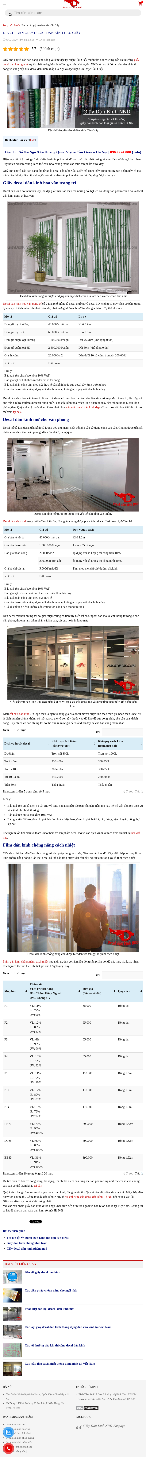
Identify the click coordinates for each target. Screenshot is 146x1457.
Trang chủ (7, 25)
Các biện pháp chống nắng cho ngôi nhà (51, 1290)
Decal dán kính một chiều (19, 1442)
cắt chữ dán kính (19, 714)
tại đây (17, 411)
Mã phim (10, 991)
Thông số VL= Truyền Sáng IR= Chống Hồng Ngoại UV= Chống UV (45, 991)
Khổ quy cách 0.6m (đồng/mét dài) (64, 743)
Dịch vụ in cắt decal (17, 743)
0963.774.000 (120, 152)
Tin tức (17, 25)
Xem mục (14, 730)
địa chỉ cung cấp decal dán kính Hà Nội (88, 1196)
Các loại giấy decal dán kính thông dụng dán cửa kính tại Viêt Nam (68, 1327)
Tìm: (97, 732)
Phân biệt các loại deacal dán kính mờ (49, 1308)
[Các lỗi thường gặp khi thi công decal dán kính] (12, 1350)
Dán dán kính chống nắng (19, 1446)
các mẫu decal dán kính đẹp (83, 407)
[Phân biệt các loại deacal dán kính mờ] (12, 1314)
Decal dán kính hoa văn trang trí (22, 303)
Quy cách (124, 991)
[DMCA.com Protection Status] (87, 1407)
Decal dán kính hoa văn (18, 1428)
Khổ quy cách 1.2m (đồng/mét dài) (110, 743)
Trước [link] (129, 791)
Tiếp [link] (137, 791)
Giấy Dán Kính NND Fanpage (104, 1425)
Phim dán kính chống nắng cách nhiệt (25, 961)
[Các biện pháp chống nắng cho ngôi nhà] (12, 1295)
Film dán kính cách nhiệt (18, 1433)
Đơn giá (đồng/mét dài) (92, 991)
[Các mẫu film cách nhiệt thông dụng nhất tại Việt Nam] (12, 1369)
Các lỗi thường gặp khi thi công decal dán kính (55, 1345)
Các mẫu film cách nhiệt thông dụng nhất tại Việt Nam (60, 1363)
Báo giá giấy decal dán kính (42, 1272)
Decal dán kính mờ (14, 521)
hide (32, 140)
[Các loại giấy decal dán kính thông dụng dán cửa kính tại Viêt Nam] (12, 1332)
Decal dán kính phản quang (20, 1437)
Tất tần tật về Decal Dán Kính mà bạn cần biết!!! (38, 1237)
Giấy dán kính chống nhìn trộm (27, 1243)
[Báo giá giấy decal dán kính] (12, 1277)
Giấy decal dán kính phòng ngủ (27, 1248)
